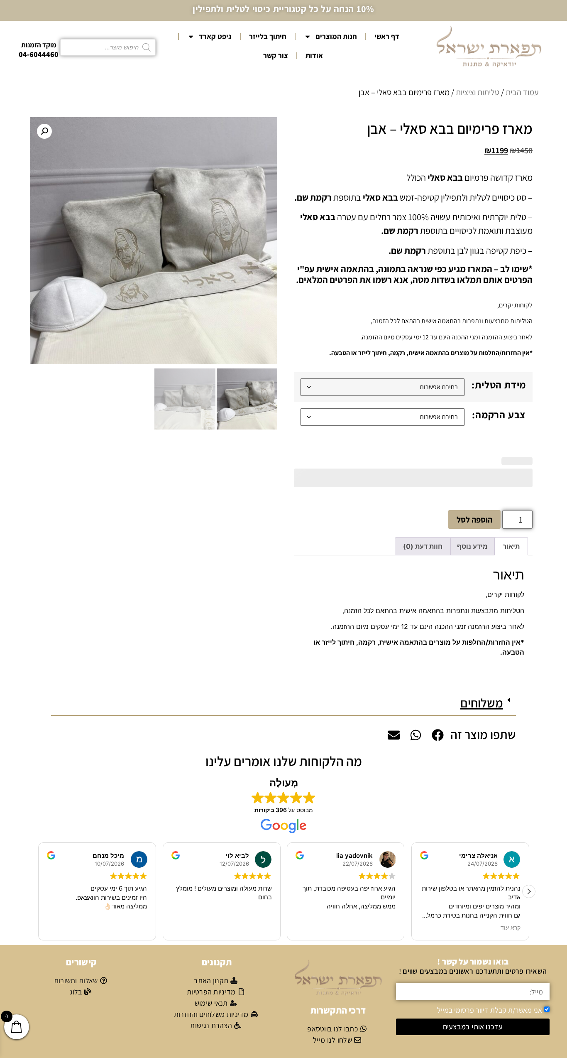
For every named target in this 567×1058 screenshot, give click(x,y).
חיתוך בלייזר (267, 36)
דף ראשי (386, 36)
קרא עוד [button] (510, 927)
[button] (44, 131)
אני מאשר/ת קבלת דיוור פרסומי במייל (489, 1010)
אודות (314, 55)
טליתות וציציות (477, 92)
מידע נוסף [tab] (472, 546)
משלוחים (481, 703)
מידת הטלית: (499, 384)
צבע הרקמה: (498, 414)
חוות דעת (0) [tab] (422, 546)
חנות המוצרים (336, 36)
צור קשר (275, 55)
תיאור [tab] (511, 546)
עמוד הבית (522, 92)
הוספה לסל (474, 519)
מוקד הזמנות (38, 44)
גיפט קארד (215, 36)
